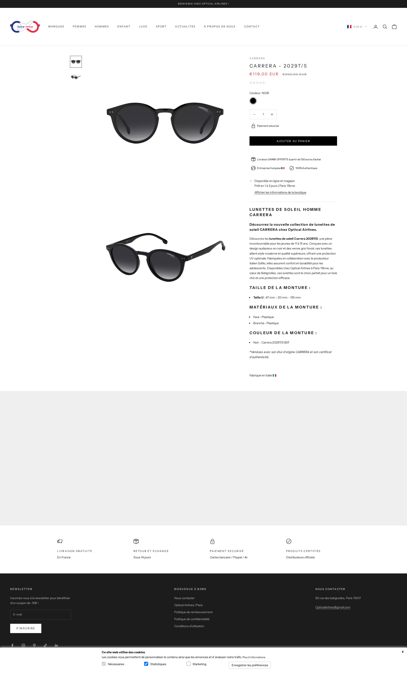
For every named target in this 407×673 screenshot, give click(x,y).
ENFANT (124, 26)
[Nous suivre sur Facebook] (12, 645)
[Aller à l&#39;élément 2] (76, 77)
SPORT (161, 26)
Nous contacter (184, 598)
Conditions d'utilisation (189, 626)
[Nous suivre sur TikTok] (45, 645)
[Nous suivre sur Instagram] (23, 645)
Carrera (257, 58)
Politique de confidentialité (191, 619)
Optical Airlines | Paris (188, 605)
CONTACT (252, 26)
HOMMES (102, 26)
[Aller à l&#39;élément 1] (76, 62)
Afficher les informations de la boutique (280, 192)
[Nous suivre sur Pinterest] (34, 645)
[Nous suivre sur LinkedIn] (56, 645)
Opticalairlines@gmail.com (332, 607)
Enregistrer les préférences (250, 665)
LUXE (143, 26)
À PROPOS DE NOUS (220, 26)
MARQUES (56, 26)
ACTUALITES (185, 26)
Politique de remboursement (193, 612)
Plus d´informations (254, 657)
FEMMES (79, 26)
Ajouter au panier (293, 141)
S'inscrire (25, 628)
